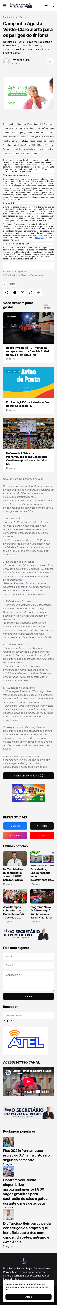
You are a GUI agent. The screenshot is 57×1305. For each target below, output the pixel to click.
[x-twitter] (42, 826)
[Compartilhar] (50, 61)
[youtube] (42, 835)
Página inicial (10, 17)
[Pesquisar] (52, 5)
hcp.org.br (39, 238)
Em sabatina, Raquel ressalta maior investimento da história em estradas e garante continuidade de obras (40, 875)
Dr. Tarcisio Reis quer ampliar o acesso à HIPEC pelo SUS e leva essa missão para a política (14, 875)
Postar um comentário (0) (28, 775)
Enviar (28, 996)
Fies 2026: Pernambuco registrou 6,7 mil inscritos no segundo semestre (26, 1155)
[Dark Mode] (46, 5)
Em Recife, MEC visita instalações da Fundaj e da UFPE (27, 404)
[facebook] (15, 826)
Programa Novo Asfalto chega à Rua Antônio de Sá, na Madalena (41, 912)
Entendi (28, 1297)
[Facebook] (15, 292)
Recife (23, 17)
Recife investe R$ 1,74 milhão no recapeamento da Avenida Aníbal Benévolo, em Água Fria (27, 351)
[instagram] (15, 835)
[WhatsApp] (30, 292)
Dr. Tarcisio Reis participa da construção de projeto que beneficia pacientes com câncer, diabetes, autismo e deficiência (27, 1232)
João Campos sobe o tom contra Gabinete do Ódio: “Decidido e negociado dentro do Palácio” (14, 912)
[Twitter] (22, 292)
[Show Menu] (4, 5)
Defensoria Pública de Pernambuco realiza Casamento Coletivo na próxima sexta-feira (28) (26, 458)
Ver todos (47, 306)
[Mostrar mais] (38, 292)
